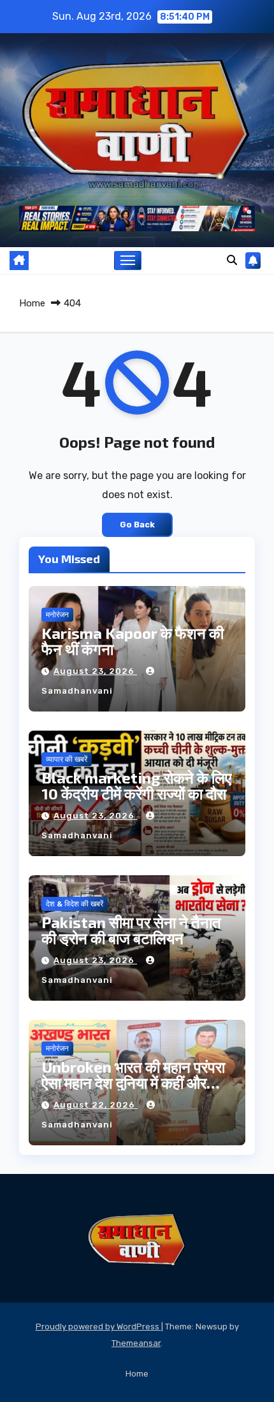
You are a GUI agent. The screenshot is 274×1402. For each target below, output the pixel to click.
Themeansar (136, 1343)
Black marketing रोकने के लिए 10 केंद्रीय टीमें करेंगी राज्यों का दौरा (136, 785)
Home (32, 303)
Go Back (137, 524)
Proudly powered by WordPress (98, 1326)
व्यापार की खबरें (66, 759)
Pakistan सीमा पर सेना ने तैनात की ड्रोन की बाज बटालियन (131, 930)
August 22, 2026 (96, 1105)
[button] (232, 260)
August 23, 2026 (95, 671)
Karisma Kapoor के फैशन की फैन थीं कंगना (132, 641)
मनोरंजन (57, 614)
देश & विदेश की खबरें (74, 903)
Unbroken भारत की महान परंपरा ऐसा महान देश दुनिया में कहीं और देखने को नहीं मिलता (133, 1082)
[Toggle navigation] (128, 260)
